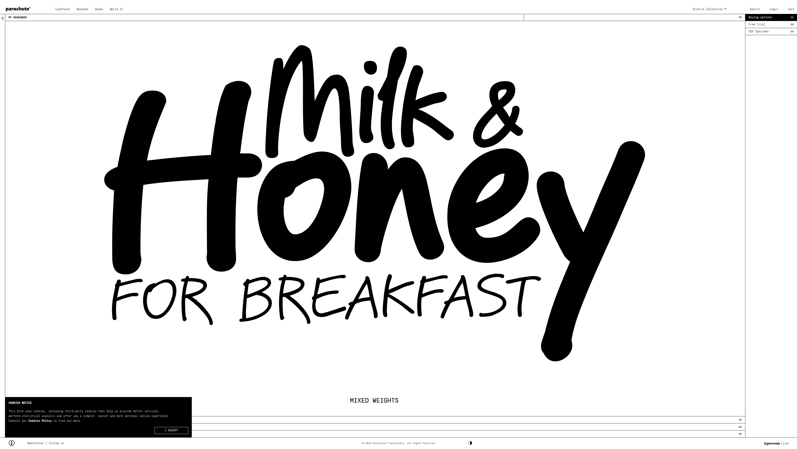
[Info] (17, 443)
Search (755, 9)
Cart (791, 9)
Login (774, 9)
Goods (99, 9)
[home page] (18, 8)
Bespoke (82, 9)
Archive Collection (708, 9)
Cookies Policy (40, 421)
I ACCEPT (171, 430)
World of (116, 9)
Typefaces (62, 9)
